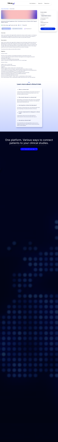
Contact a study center (48, 28)
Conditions (42, 14)
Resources (46, 3)
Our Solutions (32, 3)
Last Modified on (43, 24)
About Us (40, 3)
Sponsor (41, 21)
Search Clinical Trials (4, 8)
